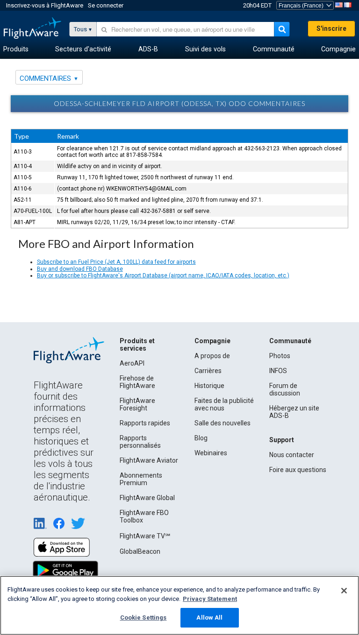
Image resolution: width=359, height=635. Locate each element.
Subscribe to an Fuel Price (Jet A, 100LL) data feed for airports (116, 262)
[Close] (344, 590)
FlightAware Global (147, 497)
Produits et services (137, 344)
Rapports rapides (145, 423)
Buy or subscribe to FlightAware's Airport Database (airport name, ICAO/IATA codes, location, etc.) (163, 275)
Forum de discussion (284, 389)
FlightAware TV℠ (145, 536)
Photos (279, 356)
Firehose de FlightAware (137, 381)
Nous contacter (291, 455)
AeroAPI (132, 363)
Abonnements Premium (141, 479)
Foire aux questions (297, 469)
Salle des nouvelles (222, 423)
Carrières (208, 370)
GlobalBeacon (140, 551)
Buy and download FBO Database (80, 269)
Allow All (209, 617)
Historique (209, 385)
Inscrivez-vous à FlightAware (44, 5)
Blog (201, 438)
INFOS (278, 370)
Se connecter (105, 5)
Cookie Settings (143, 617)
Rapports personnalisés (140, 441)
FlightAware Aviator (149, 460)
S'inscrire (331, 28)
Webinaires (210, 453)
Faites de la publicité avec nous (224, 404)
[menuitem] (15, 49)
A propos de (212, 356)
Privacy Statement (210, 598)
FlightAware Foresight (137, 404)
